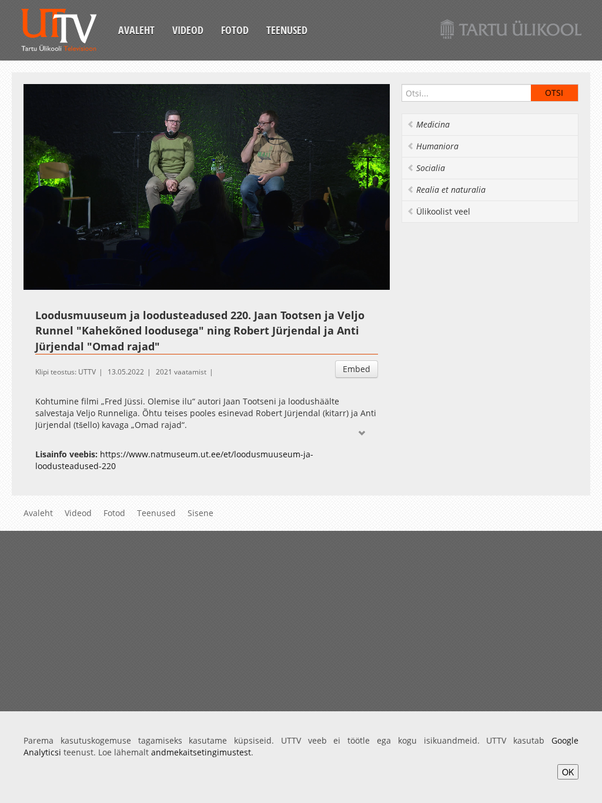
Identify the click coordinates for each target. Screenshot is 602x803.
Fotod (235, 30)
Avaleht (136, 30)
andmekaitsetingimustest (201, 752)
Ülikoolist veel (443, 211)
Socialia (430, 167)
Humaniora (437, 146)
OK (568, 772)
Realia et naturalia (451, 189)
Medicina (433, 124)
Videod (187, 30)
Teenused (286, 30)
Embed (356, 368)
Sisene (200, 512)
